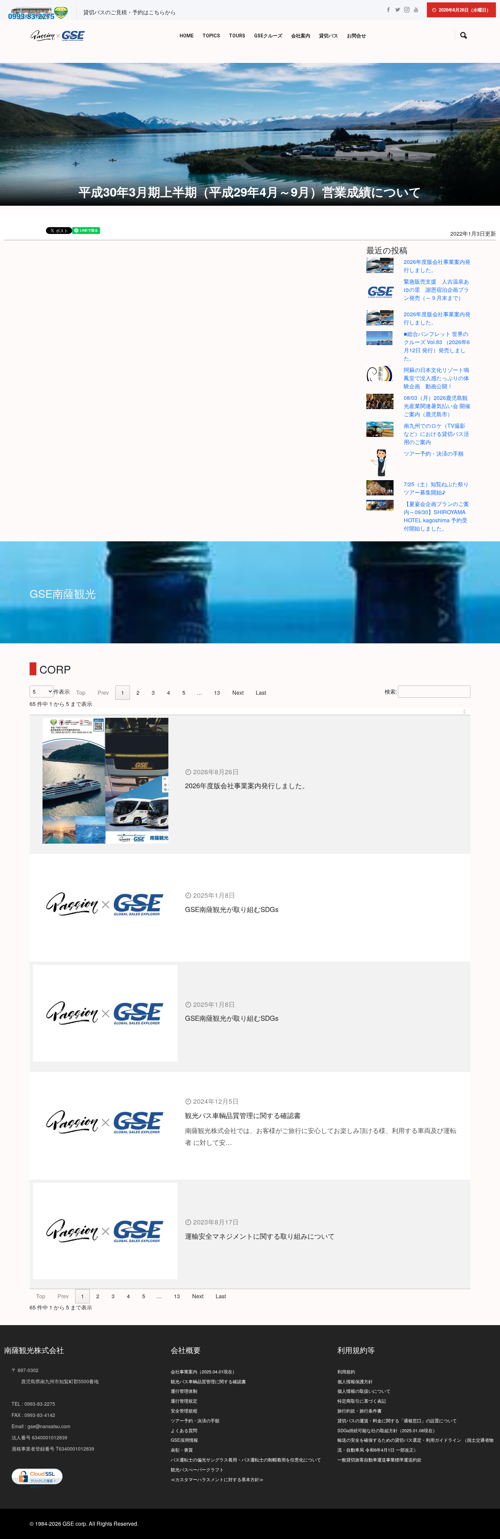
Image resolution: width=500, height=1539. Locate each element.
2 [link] (137, 692)
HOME (187, 35)
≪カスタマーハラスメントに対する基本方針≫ (217, 1479)
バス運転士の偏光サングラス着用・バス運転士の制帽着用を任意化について (246, 1459)
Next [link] (238, 692)
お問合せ (356, 35)
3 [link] (153, 692)
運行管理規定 (184, 1401)
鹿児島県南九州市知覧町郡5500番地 (55, 1381)
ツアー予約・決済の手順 (434, 453)
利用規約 (346, 1371)
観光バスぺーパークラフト (197, 1469)
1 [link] (122, 692)
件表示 (61, 691)
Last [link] (261, 692)
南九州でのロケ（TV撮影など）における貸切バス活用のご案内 (436, 434)
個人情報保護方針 (355, 1381)
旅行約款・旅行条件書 (359, 1410)
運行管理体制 (184, 1391)
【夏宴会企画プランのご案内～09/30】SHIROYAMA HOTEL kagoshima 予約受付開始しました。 (436, 516)
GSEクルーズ (268, 35)
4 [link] (168, 692)
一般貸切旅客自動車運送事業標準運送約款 (379, 1459)
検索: (391, 691)
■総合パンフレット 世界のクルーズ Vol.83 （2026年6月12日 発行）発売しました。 (437, 346)
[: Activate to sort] (250, 711)
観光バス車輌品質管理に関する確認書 (243, 1115)
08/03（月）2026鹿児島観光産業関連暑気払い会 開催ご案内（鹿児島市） (437, 406)
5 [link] (183, 692)
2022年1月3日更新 (473, 233)
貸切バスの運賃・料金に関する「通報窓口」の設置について (397, 1420)
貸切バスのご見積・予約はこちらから (129, 12)
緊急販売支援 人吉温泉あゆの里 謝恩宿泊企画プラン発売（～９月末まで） (436, 289)
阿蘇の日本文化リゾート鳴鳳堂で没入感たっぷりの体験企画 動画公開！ (436, 378)
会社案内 (300, 35)
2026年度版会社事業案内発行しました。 (247, 785)
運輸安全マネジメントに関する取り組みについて (260, 1236)
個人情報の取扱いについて (363, 1391)
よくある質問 (184, 1430)
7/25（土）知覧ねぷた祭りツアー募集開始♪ (436, 488)
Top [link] (80, 692)
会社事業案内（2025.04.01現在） (204, 1371)
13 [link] (217, 692)
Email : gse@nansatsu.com (41, 1426)
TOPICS (211, 35)
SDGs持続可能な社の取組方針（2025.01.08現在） (387, 1430)
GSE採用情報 (184, 1440)
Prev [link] (103, 692)
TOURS (237, 35)
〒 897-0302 (25, 1370)
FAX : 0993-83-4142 (33, 1414)
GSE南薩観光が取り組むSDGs (232, 909)
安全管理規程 (184, 1410)
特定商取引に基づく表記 (361, 1401)
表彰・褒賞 (182, 1450)
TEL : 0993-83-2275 (33, 1403)
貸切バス (328, 35)
